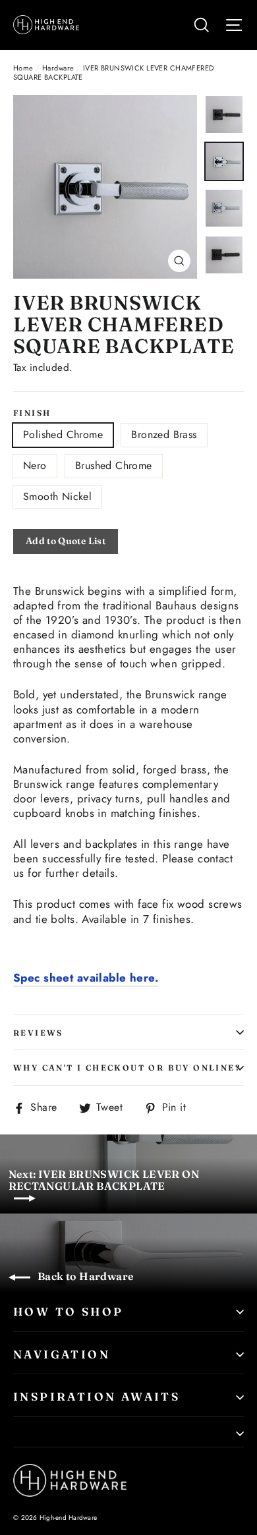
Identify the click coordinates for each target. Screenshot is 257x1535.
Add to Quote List (65, 541)
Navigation (61, 1354)
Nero (35, 465)
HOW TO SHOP (68, 1311)
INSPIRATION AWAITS (96, 1396)
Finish (32, 412)
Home (23, 68)
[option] (105, 187)
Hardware (58, 68)
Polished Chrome (63, 434)
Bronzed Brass (163, 434)
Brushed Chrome (113, 465)
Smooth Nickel (57, 496)
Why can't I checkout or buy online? (127, 1068)
